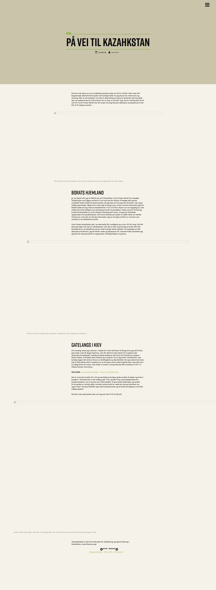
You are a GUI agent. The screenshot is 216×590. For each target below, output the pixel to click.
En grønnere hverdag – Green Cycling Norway (99, 372)
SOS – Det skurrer (116, 552)
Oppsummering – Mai (98, 552)
